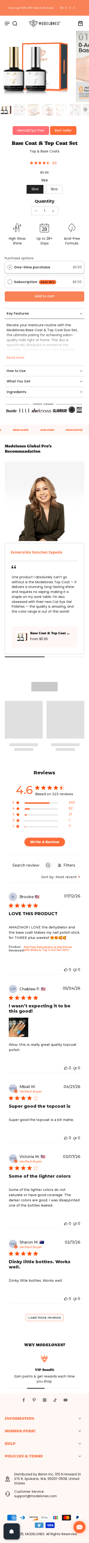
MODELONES (34, 1534)
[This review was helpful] (65, 969)
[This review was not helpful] (74, 969)
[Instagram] (44, 1400)
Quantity (44, 201)
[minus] (36, 210)
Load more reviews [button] (44, 1317)
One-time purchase (32, 267)
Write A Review (44, 842)
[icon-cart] (79, 23)
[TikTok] (55, 1400)
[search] (14, 23)
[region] (43, 803)
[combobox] (60, 877)
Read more (15, 357)
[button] (44, 296)
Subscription (34, 282)
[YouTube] (65, 1400)
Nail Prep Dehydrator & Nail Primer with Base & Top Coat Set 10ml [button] (48, 948)
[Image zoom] (35, 66)
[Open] (12, 1531)
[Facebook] (24, 1400)
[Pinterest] (34, 1400)
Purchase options (19, 258)
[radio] (10, 267)
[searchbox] (26, 865)
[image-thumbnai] (6, 110)
